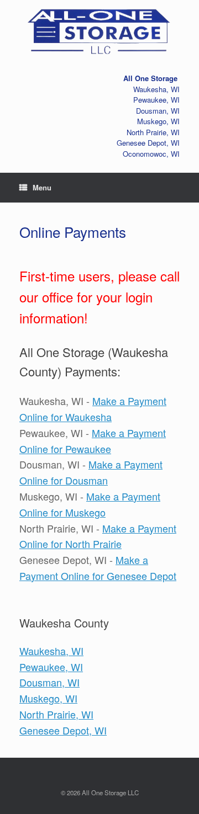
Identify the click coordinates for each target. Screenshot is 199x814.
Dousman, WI (49, 682)
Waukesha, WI (51, 650)
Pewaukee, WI (51, 666)
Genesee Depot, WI (63, 730)
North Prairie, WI (56, 714)
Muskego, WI (48, 698)
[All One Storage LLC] (99, 29)
